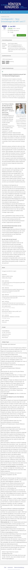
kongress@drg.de (21, 97)
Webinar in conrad (21, 35)
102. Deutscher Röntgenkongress (14, 5)
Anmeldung (20, 364)
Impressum (10, 567)
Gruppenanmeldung (8, 366)
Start (5, 567)
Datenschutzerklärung (19, 567)
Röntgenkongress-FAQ (7, 553)
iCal (8, 32)
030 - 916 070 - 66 (8, 557)
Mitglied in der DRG (5, 496)
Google (11, 32)
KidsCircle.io (6, 79)
